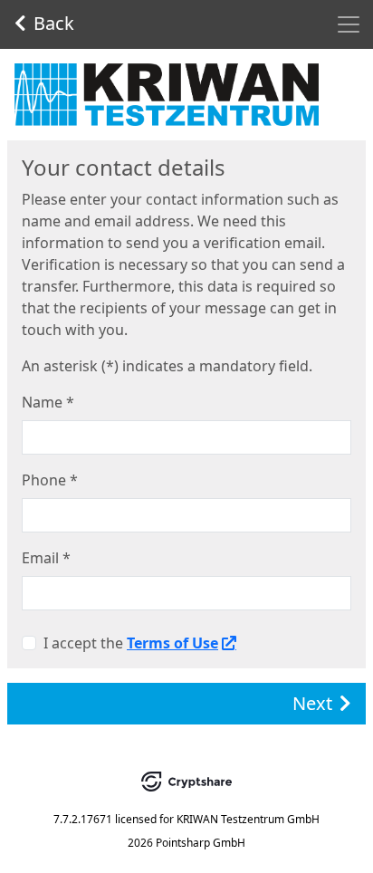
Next (312, 703)
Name (48, 402)
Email (46, 558)
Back (53, 23)
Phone (50, 480)
